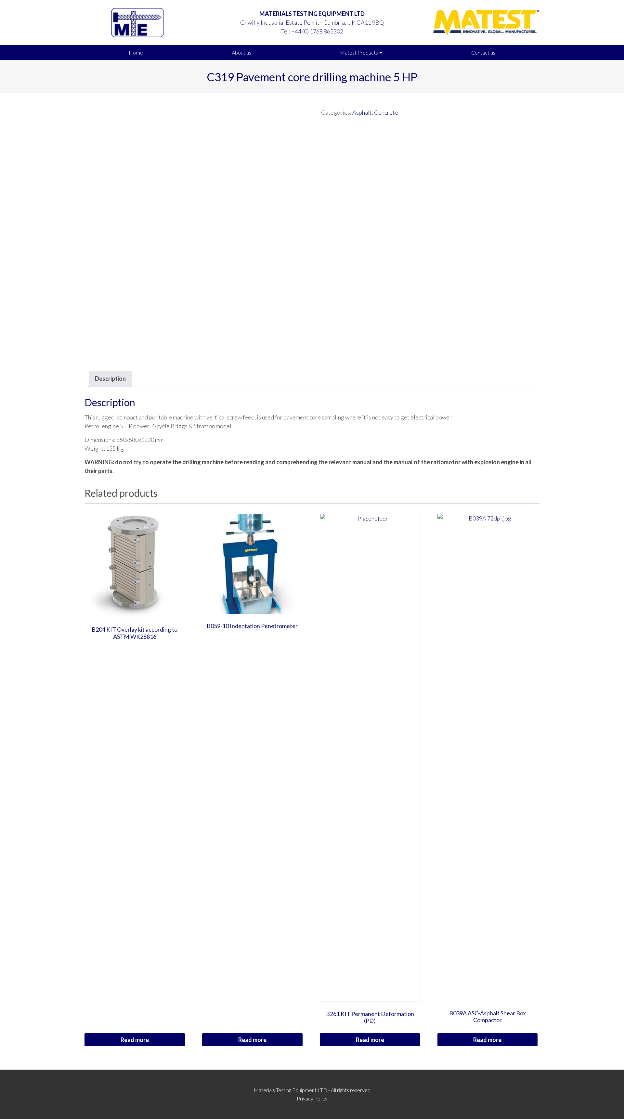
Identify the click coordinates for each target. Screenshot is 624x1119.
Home (136, 52)
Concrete (386, 112)
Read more (135, 1039)
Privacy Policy (312, 1098)
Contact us (483, 52)
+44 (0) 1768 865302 (317, 31)
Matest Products (359, 52)
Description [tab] (110, 378)
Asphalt (362, 112)
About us (241, 52)
